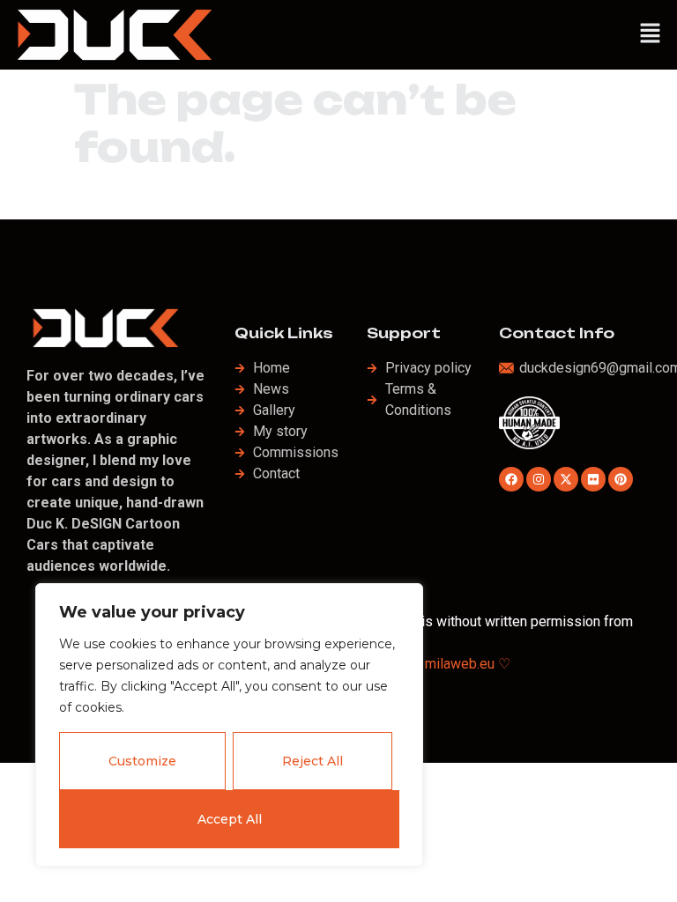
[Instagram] (538, 479)
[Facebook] (511, 479)
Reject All (312, 761)
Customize (142, 761)
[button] (650, 34)
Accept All (229, 819)
